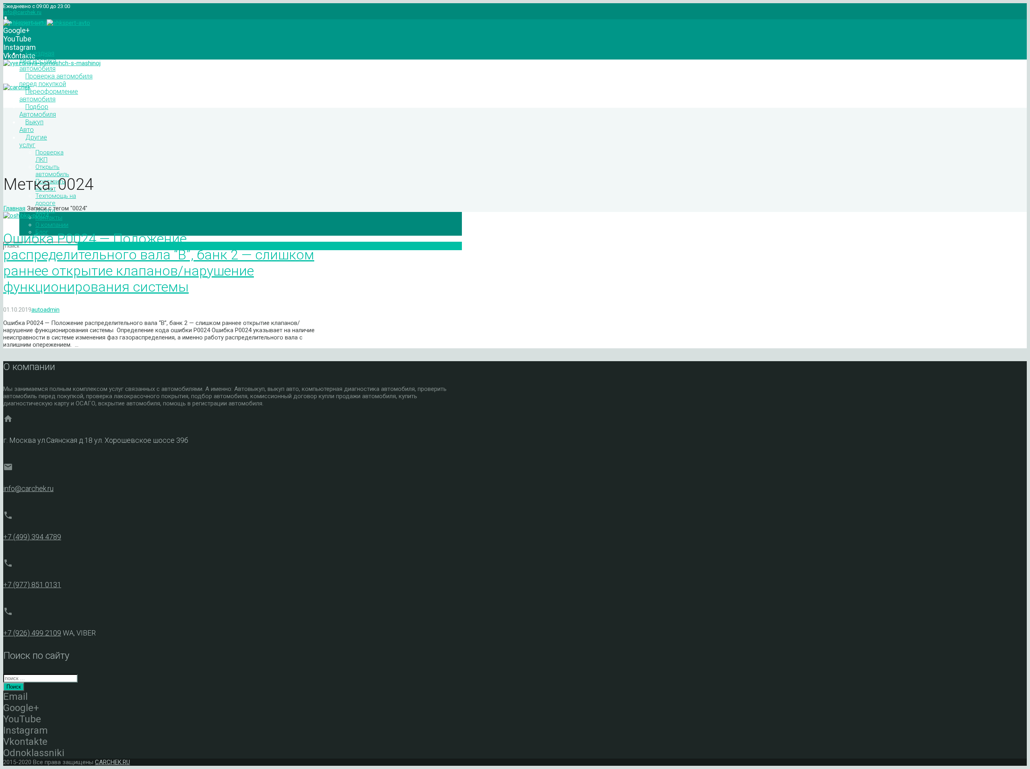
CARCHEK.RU (112, 762)
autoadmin (45, 309)
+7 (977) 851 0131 (32, 584)
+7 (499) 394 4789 (32, 537)
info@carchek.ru (22, 12)
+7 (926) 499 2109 (32, 633)
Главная (14, 208)
